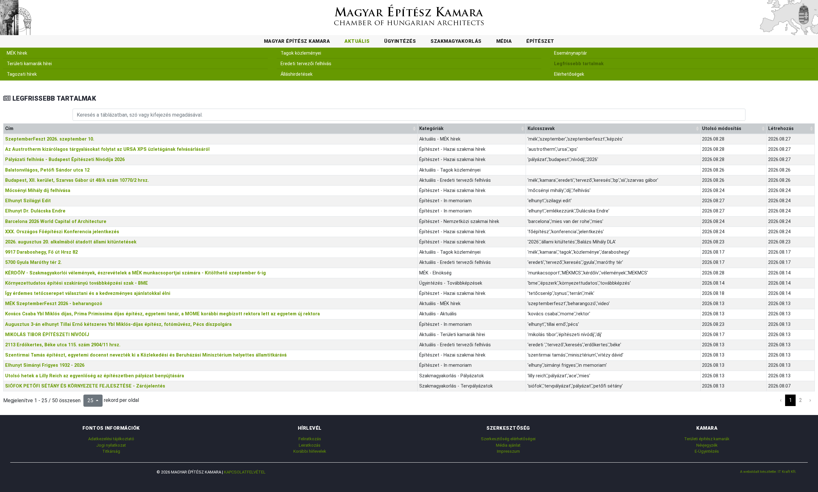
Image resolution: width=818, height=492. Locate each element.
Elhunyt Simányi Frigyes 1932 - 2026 (44, 365)
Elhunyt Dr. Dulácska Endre (35, 211)
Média (504, 41)
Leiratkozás (309, 445)
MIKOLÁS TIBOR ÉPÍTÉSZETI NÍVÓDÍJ (47, 334)
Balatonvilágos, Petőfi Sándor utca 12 (47, 170)
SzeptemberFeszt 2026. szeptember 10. (49, 139)
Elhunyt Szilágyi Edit (28, 201)
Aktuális (356, 41)
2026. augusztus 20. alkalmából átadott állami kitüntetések (70, 242)
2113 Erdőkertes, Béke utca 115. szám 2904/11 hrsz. (62, 345)
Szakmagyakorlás (456, 41)
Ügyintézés (400, 41)
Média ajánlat (508, 445)
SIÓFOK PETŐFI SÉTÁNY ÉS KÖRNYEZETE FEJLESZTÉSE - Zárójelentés (85, 386)
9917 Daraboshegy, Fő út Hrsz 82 (41, 252)
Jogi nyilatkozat (111, 445)
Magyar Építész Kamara (297, 41)
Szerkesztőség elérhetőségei (508, 438)
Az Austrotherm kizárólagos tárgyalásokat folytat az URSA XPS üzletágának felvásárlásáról (107, 149)
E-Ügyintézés (707, 451)
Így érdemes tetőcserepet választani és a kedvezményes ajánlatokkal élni (87, 293)
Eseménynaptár (570, 53)
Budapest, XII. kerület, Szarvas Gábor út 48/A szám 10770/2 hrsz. (77, 180)
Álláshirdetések (297, 74)
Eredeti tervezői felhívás (306, 63)
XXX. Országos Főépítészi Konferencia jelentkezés (62, 231)
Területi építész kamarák (706, 438)
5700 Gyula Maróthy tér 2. (33, 262)
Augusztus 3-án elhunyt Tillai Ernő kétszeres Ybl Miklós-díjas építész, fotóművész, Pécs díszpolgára (118, 324)
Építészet (540, 41)
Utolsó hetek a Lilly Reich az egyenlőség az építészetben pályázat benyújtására (94, 376)
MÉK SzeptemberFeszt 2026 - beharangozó (53, 303)
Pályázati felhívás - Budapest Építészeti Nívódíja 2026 (65, 159)
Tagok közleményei (301, 53)
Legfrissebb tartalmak (579, 63)
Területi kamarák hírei (29, 63)
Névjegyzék (707, 445)
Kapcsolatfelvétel (245, 472)
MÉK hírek (17, 53)
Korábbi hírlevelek (309, 451)
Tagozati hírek (22, 74)
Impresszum (508, 451)
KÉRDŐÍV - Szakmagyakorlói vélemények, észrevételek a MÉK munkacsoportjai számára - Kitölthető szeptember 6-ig (135, 273)
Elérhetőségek (569, 74)
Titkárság (111, 451)
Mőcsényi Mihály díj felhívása (37, 190)
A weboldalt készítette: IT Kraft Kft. (768, 471)
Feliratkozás (309, 438)
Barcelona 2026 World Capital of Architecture (55, 221)
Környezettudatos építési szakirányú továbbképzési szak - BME (76, 283)
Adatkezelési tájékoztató (111, 438)
